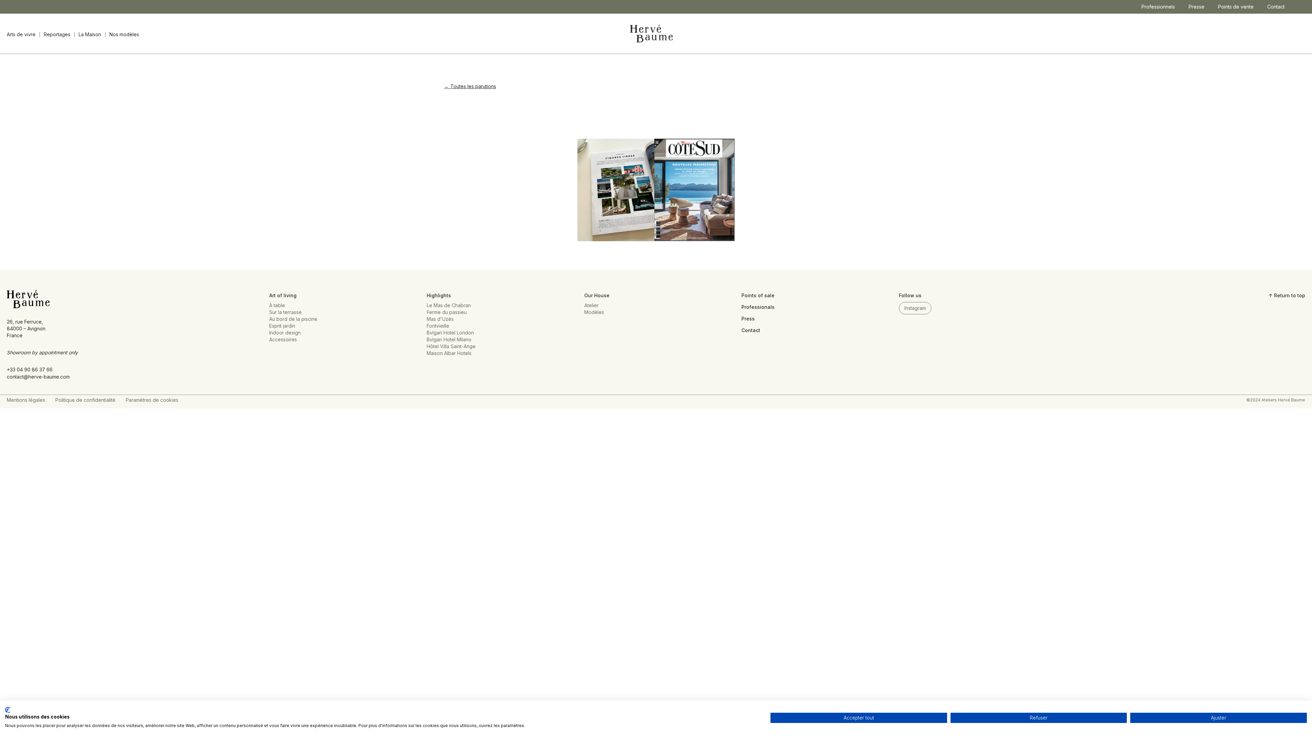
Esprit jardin (282, 326)
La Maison (90, 34)
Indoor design (285, 333)
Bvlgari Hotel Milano (449, 339)
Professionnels (1158, 7)
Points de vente (1236, 7)
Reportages (57, 34)
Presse (1196, 7)
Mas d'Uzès (440, 319)
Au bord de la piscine (293, 319)
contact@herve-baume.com (38, 377)
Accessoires (283, 339)
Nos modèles (124, 34)
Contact (1276, 7)
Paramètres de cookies (152, 400)
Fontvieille (438, 326)
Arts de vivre (21, 34)
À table (277, 305)
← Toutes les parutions (470, 86)
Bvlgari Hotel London (450, 333)
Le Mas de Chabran (449, 305)
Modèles (594, 312)
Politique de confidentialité (85, 400)
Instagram (915, 308)
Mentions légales (26, 400)
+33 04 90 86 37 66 (30, 369)
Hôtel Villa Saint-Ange (451, 346)
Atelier (591, 305)
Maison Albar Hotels (449, 353)
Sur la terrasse (285, 312)
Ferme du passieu (447, 312)
